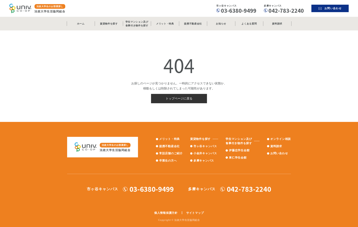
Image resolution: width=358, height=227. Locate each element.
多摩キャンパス (204, 160)
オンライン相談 (280, 138)
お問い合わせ (279, 153)
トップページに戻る (179, 98)
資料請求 (277, 23)
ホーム (81, 23)
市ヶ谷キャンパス (205, 146)
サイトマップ (195, 212)
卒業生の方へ (168, 160)
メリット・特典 (165, 23)
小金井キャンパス (205, 153)
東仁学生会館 (238, 157)
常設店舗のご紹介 (171, 153)
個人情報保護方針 (166, 212)
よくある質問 (249, 23)
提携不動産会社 (193, 23)
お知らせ (221, 23)
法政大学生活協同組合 (49, 9)
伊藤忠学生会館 (239, 150)
